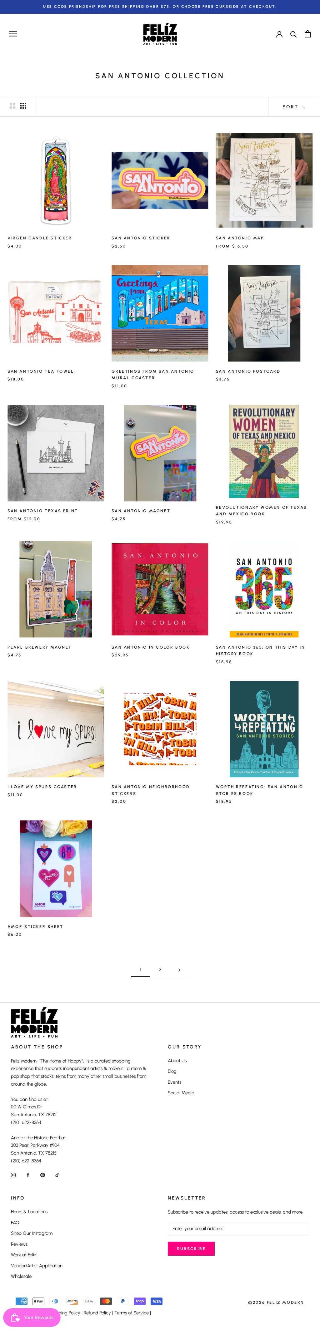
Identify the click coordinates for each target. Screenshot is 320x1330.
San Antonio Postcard (248, 371)
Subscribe (191, 1248)
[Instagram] (13, 1175)
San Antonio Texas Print (43, 510)
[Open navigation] (13, 34)
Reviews (19, 1244)
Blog (172, 1071)
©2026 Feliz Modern (276, 1302)
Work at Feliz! (24, 1255)
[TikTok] (57, 1175)
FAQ (15, 1222)
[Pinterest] (42, 1175)
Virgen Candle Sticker (40, 238)
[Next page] (179, 970)
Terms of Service (131, 1313)
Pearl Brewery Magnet (40, 647)
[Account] (279, 34)
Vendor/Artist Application (36, 1266)
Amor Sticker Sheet (35, 926)
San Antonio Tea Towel (41, 371)
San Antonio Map (240, 238)
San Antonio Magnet (141, 510)
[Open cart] (308, 33)
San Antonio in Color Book (150, 647)
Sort (291, 107)
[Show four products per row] (23, 106)
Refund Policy (97, 1313)
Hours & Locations (29, 1212)
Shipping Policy (64, 1313)
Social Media (181, 1093)
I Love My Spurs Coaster (42, 786)
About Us (177, 1060)
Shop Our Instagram (31, 1233)
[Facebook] (28, 1175)
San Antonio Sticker (141, 238)
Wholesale (21, 1276)
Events (174, 1082)
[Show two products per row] (12, 106)
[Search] (293, 34)
